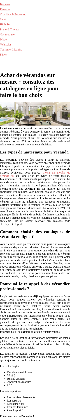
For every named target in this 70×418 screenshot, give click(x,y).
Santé (3, 19)
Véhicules (5, 44)
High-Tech (6, 24)
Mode (3, 39)
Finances (5, 9)
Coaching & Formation (13, 14)
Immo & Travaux (10, 29)
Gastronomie (7, 34)
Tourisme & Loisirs (11, 49)
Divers (4, 54)
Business (5, 4)
